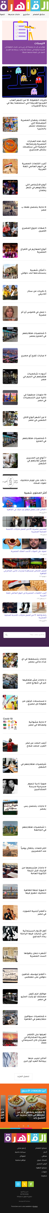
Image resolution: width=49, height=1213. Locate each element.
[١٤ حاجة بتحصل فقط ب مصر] (10, 208)
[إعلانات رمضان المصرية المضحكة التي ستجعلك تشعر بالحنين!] (10, 124)
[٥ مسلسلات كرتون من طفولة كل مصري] (10, 702)
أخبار (45, 1152)
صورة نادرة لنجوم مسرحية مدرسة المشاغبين (37, 787)
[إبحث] (6, 635)
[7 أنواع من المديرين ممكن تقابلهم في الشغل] (10, 460)
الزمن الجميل (42, 1164)
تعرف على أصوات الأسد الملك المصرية (29, 551)
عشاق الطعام (39, 15)
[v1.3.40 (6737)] (25, 1138)
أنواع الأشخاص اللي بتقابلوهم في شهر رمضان (36, 188)
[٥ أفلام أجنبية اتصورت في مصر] (10, 912)
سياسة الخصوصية (24, 1201)
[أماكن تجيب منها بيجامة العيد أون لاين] (10, 1059)
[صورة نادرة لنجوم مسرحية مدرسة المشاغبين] (10, 786)
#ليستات (39, 43)
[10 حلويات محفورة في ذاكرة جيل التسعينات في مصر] (10, 397)
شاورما (44, 1176)
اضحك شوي (42, 1160)
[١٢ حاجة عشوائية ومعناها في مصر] (10, 723)
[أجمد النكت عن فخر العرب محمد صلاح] (10, 744)
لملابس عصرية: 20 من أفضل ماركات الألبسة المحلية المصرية (26, 530)
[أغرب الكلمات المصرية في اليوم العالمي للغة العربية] (10, 166)
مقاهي (44, 1156)
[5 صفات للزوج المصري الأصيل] (10, 229)
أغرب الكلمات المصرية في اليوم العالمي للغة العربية (34, 167)
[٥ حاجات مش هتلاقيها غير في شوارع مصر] (10, 681)
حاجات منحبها (14, 15)
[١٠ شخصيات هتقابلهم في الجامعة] (10, 828)
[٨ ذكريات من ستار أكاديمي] (10, 292)
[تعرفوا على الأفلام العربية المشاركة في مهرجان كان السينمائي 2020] (10, 1038)
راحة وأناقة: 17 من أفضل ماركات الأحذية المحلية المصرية (26, 616)
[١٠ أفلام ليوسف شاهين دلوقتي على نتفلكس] (10, 975)
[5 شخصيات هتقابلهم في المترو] (10, 439)
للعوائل (23, 1156)
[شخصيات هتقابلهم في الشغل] (10, 765)
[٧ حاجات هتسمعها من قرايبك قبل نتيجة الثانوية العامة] (10, 870)
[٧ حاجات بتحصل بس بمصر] (10, 807)
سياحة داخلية (20, 1152)
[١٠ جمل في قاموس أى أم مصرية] (10, 313)
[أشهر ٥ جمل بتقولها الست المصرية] (10, 954)
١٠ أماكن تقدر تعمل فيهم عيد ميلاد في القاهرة (27, 510)
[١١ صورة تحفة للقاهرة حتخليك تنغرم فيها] (10, 891)
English (35, 1206)
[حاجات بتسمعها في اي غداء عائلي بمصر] (10, 660)
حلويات (44, 1172)
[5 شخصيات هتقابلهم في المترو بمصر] (10, 334)
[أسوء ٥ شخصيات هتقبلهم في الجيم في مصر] (10, 376)
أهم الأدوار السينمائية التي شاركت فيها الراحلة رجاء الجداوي (33, 934)
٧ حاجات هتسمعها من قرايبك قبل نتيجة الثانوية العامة (34, 871)
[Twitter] (24, 1184)
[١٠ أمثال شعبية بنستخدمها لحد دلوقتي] (10, 271)
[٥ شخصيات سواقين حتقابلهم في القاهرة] (10, 1017)
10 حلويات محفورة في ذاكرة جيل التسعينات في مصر (34, 398)
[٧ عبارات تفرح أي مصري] (10, 355)
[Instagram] (18, 1184)
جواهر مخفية (20, 1160)
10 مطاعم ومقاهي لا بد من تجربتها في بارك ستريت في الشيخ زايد (30, 1115)
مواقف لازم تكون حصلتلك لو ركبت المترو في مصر (33, 997)
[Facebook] (31, 1184)
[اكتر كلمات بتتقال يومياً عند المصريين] (10, 849)
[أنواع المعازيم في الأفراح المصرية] (10, 250)
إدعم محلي (21, 1148)
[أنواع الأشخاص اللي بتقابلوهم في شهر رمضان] (10, 187)
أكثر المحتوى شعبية (35, 493)
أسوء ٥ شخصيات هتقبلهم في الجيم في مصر (34, 377)
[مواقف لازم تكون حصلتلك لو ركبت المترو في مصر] (10, 996)
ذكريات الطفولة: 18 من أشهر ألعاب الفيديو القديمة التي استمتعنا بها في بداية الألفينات (27, 103)
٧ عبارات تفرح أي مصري (33, 356)
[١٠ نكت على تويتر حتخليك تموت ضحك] (10, 481)
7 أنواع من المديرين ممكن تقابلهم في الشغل (36, 461)
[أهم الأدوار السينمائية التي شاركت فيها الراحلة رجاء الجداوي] (10, 933)
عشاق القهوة (41, 1168)
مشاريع (26, 15)
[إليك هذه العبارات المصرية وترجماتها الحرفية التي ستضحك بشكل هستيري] (10, 145)
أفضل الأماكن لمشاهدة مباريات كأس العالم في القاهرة (25, 572)
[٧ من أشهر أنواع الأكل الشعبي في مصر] (10, 418)
